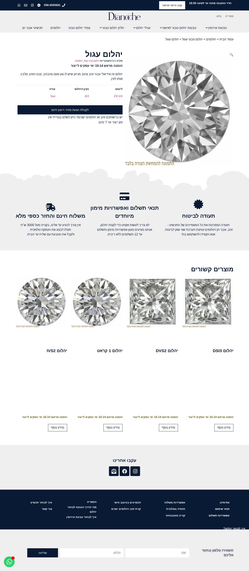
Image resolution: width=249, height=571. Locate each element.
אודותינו (225, 502)
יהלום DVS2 (167, 350)
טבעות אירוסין (217, 28)
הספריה (91, 501)
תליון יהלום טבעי (113, 28)
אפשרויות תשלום (219, 515)
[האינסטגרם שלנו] (33, 5)
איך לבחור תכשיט (41, 502)
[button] (231, 55)
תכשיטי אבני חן (32, 28)
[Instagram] (135, 471)
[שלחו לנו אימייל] (26, 5)
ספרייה (229, 16)
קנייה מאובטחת (175, 515)
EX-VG (118, 96)
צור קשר (47, 508)
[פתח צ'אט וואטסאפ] (9, 561)
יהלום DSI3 (223, 350)
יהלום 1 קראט (110, 350)
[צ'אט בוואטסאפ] (19, 5)
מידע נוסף (224, 427)
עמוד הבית (226, 39)
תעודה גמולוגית (175, 508)
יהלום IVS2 (57, 350)
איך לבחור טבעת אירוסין (81, 517)
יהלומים (55, 28)
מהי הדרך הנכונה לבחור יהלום (82, 509)
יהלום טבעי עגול (192, 39)
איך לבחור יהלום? (234, 528)
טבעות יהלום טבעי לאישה (179, 28)
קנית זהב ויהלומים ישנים (126, 508)
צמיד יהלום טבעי (79, 28)
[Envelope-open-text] (114, 471)
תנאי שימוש (222, 508)
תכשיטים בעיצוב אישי (127, 502)
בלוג (219, 16)
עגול (52, 96)
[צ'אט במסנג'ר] (39, 5)
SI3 (87, 96)
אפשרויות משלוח (174, 502)
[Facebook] (124, 471)
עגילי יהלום (143, 28)
